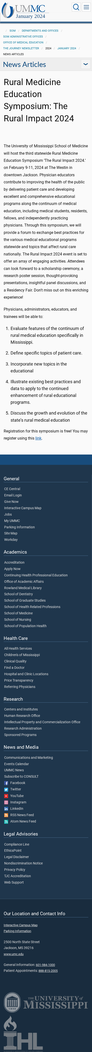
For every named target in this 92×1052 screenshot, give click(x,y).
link (38, 438)
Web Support (14, 883)
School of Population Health (25, 626)
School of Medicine (18, 613)
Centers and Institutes (21, 709)
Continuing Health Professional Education (36, 575)
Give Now (11, 502)
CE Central (12, 489)
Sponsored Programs (20, 735)
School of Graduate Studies (25, 601)
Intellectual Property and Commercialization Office (42, 722)
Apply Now (12, 569)
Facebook (16, 783)
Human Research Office (22, 716)
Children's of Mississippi (22, 655)
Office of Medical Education (23, 42)
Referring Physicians (19, 687)
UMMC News (14, 770)
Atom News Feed (22, 822)
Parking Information (19, 527)
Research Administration (23, 729)
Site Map (10, 533)
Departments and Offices (40, 30)
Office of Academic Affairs (24, 582)
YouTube (16, 796)
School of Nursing (17, 620)
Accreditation (14, 563)
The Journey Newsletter (21, 48)
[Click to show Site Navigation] (86, 7)
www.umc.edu (14, 954)
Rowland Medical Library (23, 588)
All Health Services (18, 649)
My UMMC (12, 521)
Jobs (8, 515)
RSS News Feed (21, 815)
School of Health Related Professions (32, 607)
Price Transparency (18, 681)
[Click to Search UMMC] (76, 7)
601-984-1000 (45, 965)
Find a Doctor (14, 668)
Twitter (14, 789)
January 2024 (30, 16)
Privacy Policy (14, 870)
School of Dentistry (18, 594)
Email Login (13, 495)
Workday (11, 540)
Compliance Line (16, 845)
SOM (13, 30)
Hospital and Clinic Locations (26, 674)
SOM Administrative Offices (23, 36)
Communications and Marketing (28, 758)
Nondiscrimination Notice (23, 863)
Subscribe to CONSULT (21, 777)
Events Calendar (16, 764)
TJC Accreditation (17, 876)
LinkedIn (15, 809)
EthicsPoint (13, 851)
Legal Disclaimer (16, 857)
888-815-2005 (48, 971)
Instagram (17, 802)
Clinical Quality (15, 661)
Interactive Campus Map (22, 508)
